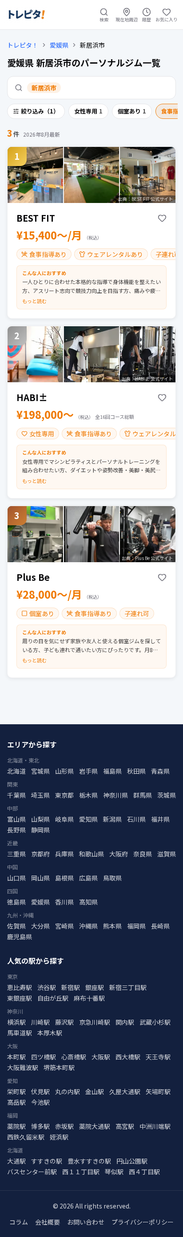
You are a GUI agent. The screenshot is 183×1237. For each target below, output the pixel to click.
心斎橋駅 (73, 1056)
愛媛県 (59, 45)
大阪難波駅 (22, 1067)
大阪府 (118, 853)
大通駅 (16, 1160)
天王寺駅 (158, 1056)
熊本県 (112, 925)
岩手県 (88, 771)
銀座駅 (94, 987)
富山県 (16, 819)
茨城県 (166, 795)
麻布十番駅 (89, 998)
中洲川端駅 (155, 1126)
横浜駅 (16, 1022)
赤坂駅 (64, 1126)
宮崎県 (64, 925)
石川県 (136, 819)
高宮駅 (124, 1126)
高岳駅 (16, 1102)
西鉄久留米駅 (25, 1136)
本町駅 (16, 1056)
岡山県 (40, 877)
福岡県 (136, 925)
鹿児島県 (19, 936)
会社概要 (47, 1221)
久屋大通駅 (124, 1091)
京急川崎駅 (94, 1022)
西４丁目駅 (144, 1171)
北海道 (16, 771)
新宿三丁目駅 (128, 987)
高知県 (88, 901)
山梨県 (40, 819)
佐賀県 (16, 925)
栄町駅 (16, 1091)
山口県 (16, 877)
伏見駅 (40, 1091)
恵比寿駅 (19, 987)
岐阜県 (64, 819)
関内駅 (124, 1022)
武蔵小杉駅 (155, 1022)
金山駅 (94, 1091)
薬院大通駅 (94, 1126)
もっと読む (34, 300)
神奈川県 (115, 795)
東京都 (64, 795)
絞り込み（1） (40, 111)
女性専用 (88, 111)
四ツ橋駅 (43, 1056)
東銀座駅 (19, 998)
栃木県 (88, 795)
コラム (18, 1221)
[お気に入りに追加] (162, 218)
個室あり (132, 111)
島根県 (64, 877)
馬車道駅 (19, 1032)
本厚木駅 (49, 1032)
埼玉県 (40, 795)
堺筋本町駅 (59, 1067)
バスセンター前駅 (32, 1171)
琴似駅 (114, 1171)
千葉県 (16, 795)
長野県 (16, 829)
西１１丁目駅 (80, 1171)
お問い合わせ (85, 1221)
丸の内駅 (67, 1091)
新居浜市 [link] (92, 45)
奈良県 (142, 853)
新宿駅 (70, 987)
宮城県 (40, 771)
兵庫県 (64, 853)
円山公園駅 (131, 1160)
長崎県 (160, 925)
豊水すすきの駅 (89, 1160)
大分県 (40, 925)
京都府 (40, 853)
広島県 (88, 877)
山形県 (64, 771)
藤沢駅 (64, 1022)
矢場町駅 (158, 1091)
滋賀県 (166, 853)
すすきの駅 (46, 1160)
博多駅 (40, 1126)
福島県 (112, 771)
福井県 (160, 819)
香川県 (64, 901)
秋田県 (136, 771)
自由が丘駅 (52, 998)
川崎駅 (40, 1022)
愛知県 (88, 819)
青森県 (160, 771)
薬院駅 (16, 1126)
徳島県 (16, 901)
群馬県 (142, 795)
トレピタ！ (22, 45)
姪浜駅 (59, 1136)
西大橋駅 (127, 1056)
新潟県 (112, 819)
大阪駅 (101, 1056)
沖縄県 (88, 925)
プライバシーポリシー (142, 1221)
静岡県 (40, 829)
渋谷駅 (46, 987)
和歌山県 (91, 853)
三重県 (16, 853)
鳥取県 (112, 877)
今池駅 (40, 1102)
